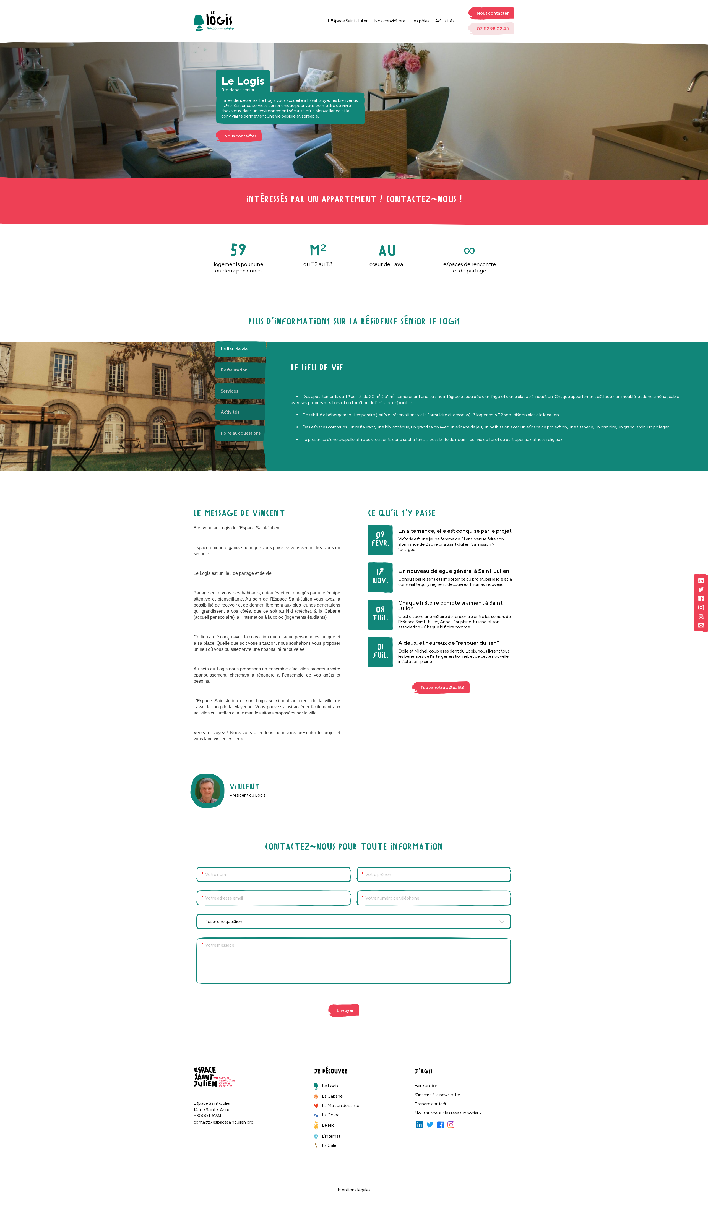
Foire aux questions (241, 433)
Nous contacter (493, 13)
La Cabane (332, 1096)
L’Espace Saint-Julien (348, 21)
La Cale (328, 1145)
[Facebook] (701, 598)
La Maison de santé (340, 1105)
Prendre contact (430, 1103)
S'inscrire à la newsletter (437, 1094)
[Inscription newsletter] (701, 616)
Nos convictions (390, 21)
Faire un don (426, 1085)
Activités (230, 412)
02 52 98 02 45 (493, 28)
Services (229, 391)
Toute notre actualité (442, 687)
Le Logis (329, 1085)
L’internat (330, 1136)
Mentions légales (354, 1189)
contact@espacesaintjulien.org (223, 1122)
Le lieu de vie (234, 349)
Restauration (234, 370)
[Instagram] (701, 607)
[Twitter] (701, 589)
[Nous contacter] (701, 625)
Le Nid (328, 1125)
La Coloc (330, 1114)
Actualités (444, 21)
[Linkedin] (701, 580)
